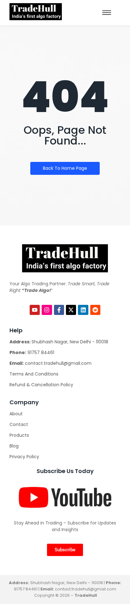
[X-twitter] (71, 310)
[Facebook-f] (59, 310)
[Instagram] (47, 310)
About (16, 414)
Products (19, 435)
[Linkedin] (83, 310)
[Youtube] (35, 310)
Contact (18, 424)
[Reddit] (95, 310)
